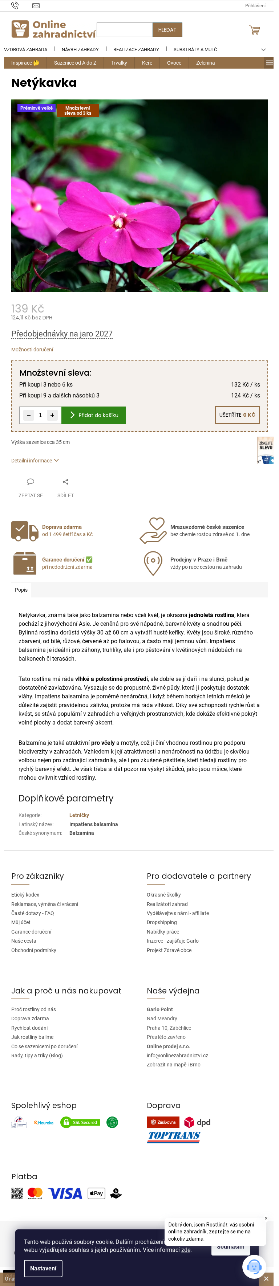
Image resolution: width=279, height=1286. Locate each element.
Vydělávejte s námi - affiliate (175, 913)
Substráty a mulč (192, 49)
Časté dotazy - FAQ (29, 913)
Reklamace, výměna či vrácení (41, 904)
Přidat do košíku (96, 415)
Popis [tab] (18, 590)
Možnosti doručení (29, 349)
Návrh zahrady (77, 49)
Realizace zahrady (133, 49)
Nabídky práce (160, 932)
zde (185, 1249)
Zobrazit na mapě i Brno (171, 1064)
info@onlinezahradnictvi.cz (175, 1055)
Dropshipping (159, 922)
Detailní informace (28, 461)
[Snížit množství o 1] (25, 415)
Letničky (76, 815)
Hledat (164, 29)
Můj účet (18, 922)
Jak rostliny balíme (29, 1037)
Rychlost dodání (26, 1028)
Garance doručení (28, 932)
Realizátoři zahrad (164, 904)
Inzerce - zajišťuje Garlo (170, 941)
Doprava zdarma (27, 1018)
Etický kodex (22, 895)
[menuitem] (22, 63)
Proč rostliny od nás (30, 1009)
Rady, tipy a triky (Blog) (34, 1055)
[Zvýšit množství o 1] (49, 415)
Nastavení (43, 1268)
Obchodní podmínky (30, 950)
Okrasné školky (161, 895)
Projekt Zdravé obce (166, 950)
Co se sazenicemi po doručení (41, 1046)
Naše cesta (20, 941)
